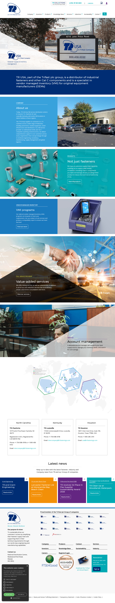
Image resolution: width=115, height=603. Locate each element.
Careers (44, 553)
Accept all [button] (9, 594)
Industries (78, 14)
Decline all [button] (21, 594)
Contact (97, 14)
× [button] (27, 566)
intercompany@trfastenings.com (25, 448)
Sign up (96, 569)
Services (69, 14)
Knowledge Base (58, 14)
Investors (39, 14)
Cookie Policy (97, 597)
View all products (74, 181)
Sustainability (88, 14)
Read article (7, 492)
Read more (14, 576)
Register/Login (64, 553)
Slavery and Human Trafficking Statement (46, 597)
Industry (96, 548)
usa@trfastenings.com (89, 440)
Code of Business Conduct (84, 597)
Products (47, 14)
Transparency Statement (67, 597)
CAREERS (90, 3)
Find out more (22, 227)
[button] (15, 598)
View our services (23, 294)
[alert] (15, 582)
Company (30, 14)
